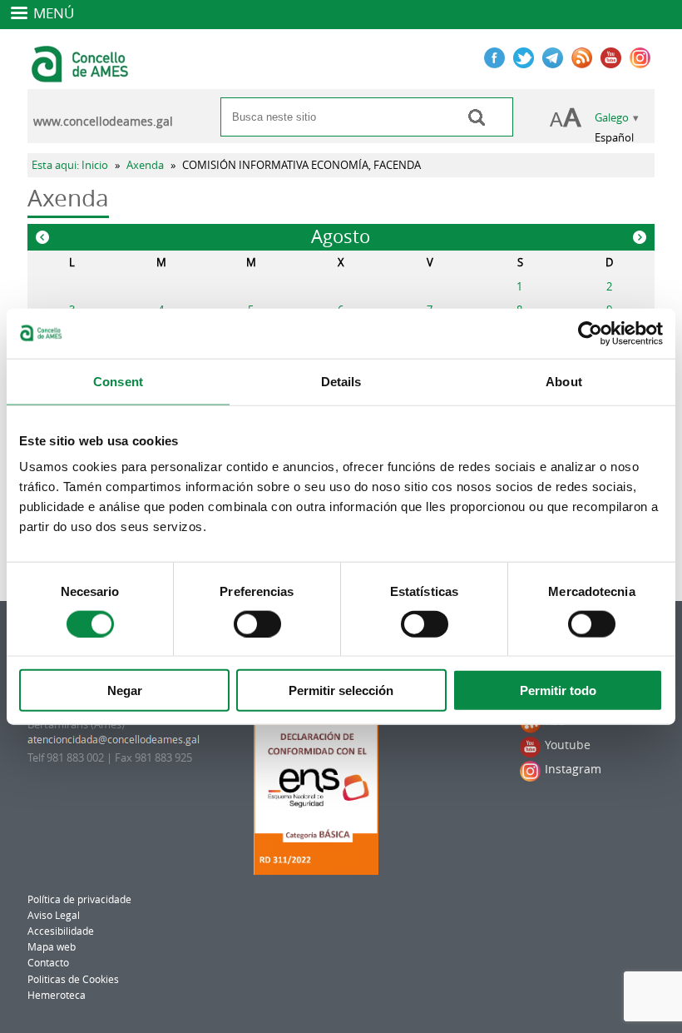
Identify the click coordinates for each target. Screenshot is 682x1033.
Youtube (568, 744)
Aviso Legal (53, 915)
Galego (612, 118)
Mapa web (51, 947)
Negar (124, 690)
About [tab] (564, 381)
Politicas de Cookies (73, 979)
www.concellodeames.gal (103, 121)
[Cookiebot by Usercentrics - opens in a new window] (590, 332)
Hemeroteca (56, 995)
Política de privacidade (79, 899)
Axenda (145, 165)
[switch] (257, 623)
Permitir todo (558, 690)
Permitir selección (341, 690)
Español (614, 138)
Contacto (48, 962)
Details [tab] (341, 381)
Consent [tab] (118, 381)
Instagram (573, 769)
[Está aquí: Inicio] (81, 75)
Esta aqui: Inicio (70, 165)
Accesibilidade (60, 931)
